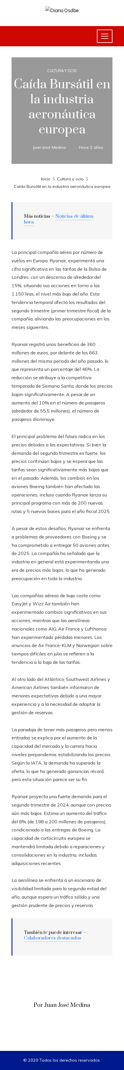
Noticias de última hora (58, 219)
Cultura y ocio (62, 71)
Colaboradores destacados (52, 938)
